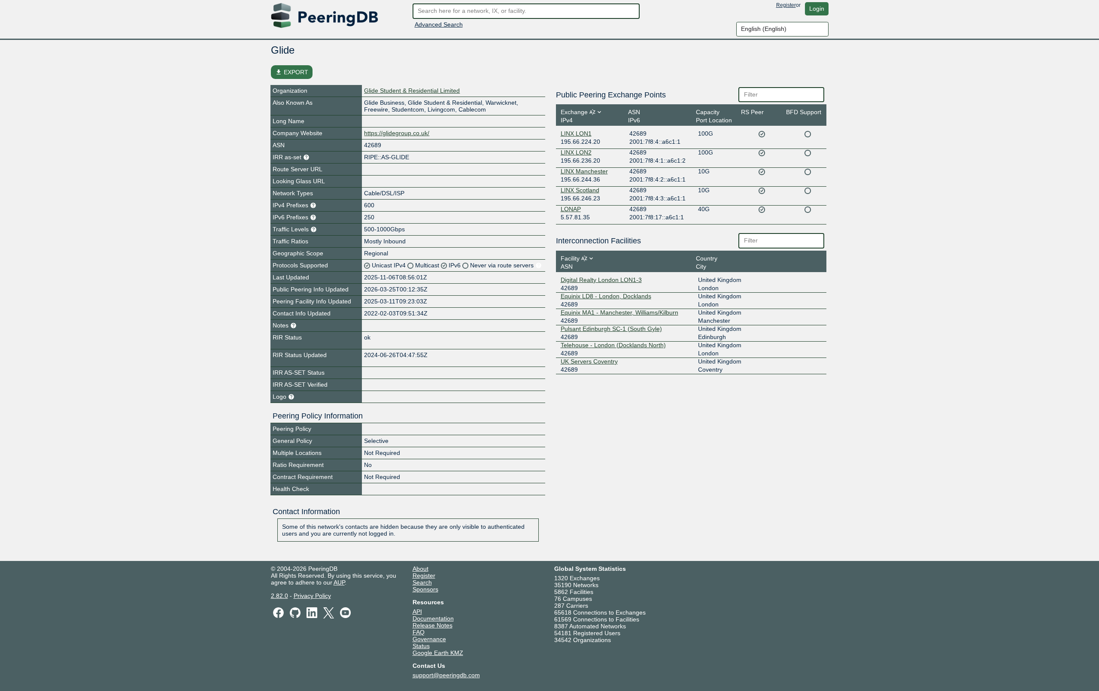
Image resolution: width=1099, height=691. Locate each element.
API (417, 611)
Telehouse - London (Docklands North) (613, 345)
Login (816, 8)
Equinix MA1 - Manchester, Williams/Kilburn (619, 312)
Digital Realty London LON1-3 (601, 279)
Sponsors (425, 589)
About (420, 568)
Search (422, 582)
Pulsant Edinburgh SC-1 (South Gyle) (611, 328)
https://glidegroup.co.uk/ (396, 133)
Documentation (433, 618)
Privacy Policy (312, 595)
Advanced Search (439, 24)
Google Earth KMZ (438, 652)
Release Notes (432, 625)
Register (786, 5)
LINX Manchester (584, 171)
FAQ (419, 632)
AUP (339, 582)
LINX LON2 (576, 152)
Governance (429, 639)
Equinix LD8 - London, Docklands (606, 296)
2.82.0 (279, 595)
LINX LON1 (576, 133)
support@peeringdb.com (446, 675)
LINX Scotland (580, 190)
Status (421, 646)
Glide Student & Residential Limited (412, 90)
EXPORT (291, 72)
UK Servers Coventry (589, 361)
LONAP (571, 209)
